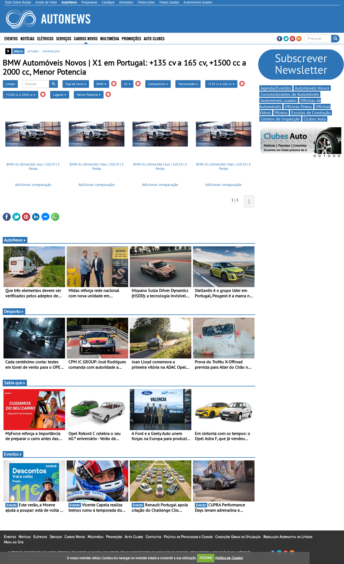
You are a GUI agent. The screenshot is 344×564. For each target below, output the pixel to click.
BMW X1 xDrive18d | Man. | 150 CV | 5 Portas (223, 166)
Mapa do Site (13, 542)
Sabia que (13, 382)
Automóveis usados (279, 100)
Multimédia (109, 38)
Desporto (12, 311)
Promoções (131, 38)
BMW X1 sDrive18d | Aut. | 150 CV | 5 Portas (33, 166)
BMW (100, 84)
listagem (33, 51)
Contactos (153, 536)
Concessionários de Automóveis (290, 94)
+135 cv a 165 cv (220, 84)
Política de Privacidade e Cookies (188, 536)
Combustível (157, 84)
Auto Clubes (134, 536)
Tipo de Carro (74, 84)
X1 (126, 84)
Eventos (11, 38)
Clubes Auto (315, 119)
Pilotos (281, 112)
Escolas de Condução (311, 112)
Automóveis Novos (312, 88)
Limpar (10, 84)
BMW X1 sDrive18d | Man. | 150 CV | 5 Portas (97, 166)
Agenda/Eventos (276, 88)
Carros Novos (86, 38)
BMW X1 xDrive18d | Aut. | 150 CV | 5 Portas (160, 166)
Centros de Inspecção (280, 119)
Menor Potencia (88, 95)
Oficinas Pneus (298, 106)
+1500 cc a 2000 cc (19, 95)
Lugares (58, 95)
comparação (51, 51)
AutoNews (13, 240)
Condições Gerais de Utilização (238, 536)
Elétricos (40, 536)
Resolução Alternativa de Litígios (287, 536)
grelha (18, 51)
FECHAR (206, 557)
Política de (229, 557)
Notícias (25, 536)
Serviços (56, 536)
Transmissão (187, 84)
